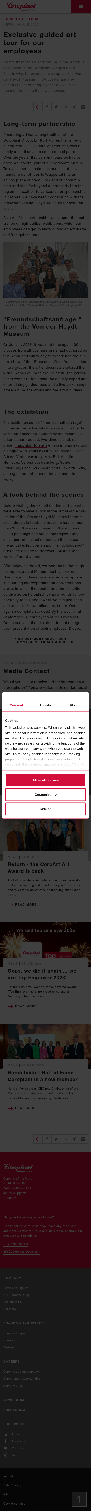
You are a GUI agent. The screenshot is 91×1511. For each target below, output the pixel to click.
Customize (43, 794)
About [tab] (75, 705)
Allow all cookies (45, 780)
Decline (45, 809)
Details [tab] (45, 705)
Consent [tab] (16, 705)
